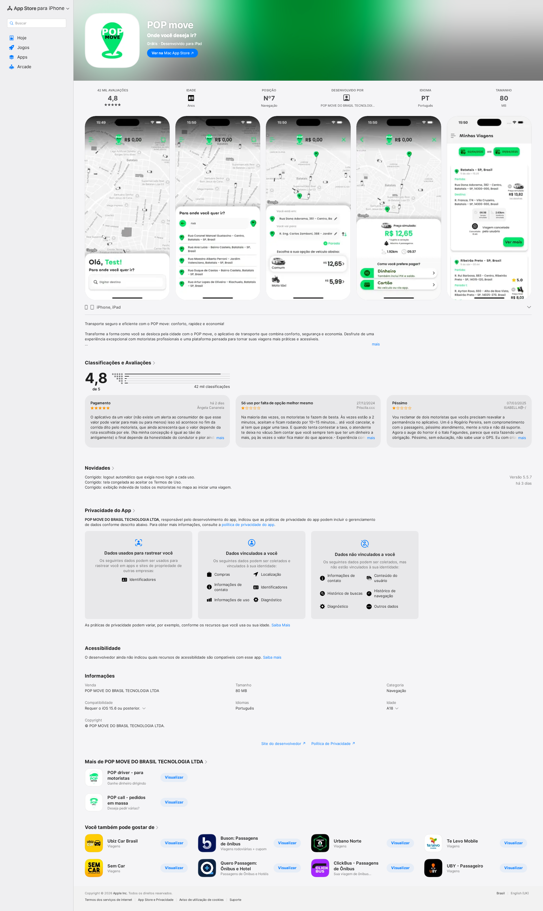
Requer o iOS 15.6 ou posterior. (112, 708)
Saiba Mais (281, 625)
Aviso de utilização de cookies (201, 899)
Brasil (501, 893)
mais (376, 344)
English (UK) (520, 893)
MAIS (220, 437)
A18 (390, 708)
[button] (36, 38)
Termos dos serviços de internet (108, 899)
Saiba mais (272, 657)
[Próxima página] (537, 208)
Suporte (235, 899)
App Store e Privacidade (155, 899)
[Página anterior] (79, 208)
